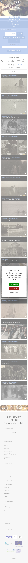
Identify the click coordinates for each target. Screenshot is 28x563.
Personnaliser (14, 292)
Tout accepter (14, 284)
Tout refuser (14, 288)
